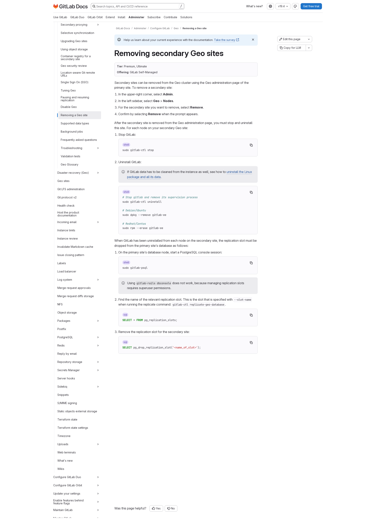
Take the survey (224, 40)
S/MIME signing (67, 403)
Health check (66, 205)
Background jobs (72, 131)
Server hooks (66, 378)
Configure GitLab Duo (67, 477)
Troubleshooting (71, 148)
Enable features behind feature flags (68, 501)
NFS (60, 304)
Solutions (186, 17)
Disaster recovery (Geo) (73, 172)
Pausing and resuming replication (75, 98)
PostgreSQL (65, 337)
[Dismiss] (253, 39)
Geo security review (74, 65)
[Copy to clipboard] (251, 145)
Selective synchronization (77, 32)
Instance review (67, 238)
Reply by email (67, 353)
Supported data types (75, 123)
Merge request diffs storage (75, 296)
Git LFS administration (71, 189)
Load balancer (66, 271)
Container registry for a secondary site (76, 57)
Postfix (61, 329)
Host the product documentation (68, 214)
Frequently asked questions (79, 139)
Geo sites (63, 181)
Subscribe (154, 17)
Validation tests (70, 156)
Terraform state (67, 419)
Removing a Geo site (74, 115)
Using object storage (74, 49)
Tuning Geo (68, 90)
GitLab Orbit (95, 17)
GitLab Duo (77, 17)
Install (121, 17)
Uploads (62, 444)
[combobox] (270, 6)
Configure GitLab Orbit (67, 485)
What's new (65, 460)
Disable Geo (69, 107)
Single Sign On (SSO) (75, 82)
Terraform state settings (72, 427)
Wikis (60, 468)
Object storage (67, 312)
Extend (110, 17)
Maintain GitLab (63, 510)
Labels (61, 263)
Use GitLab (60, 17)
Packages (63, 320)
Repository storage (69, 362)
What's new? (254, 6)
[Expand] (98, 24)
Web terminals (66, 452)
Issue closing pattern (70, 255)
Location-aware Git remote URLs (78, 74)
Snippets (63, 394)
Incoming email (67, 222)
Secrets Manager (68, 370)
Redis (61, 345)
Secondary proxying (74, 24)
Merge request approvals (74, 287)
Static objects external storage (77, 411)
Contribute (170, 17)
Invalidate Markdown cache (75, 246)
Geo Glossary (69, 164)
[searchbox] (137, 6)
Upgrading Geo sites (74, 41)
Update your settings (66, 493)
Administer (136, 17)
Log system (64, 279)
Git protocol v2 (67, 197)
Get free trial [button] (311, 6)
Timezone (63, 436)
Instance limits (66, 230)
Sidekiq (62, 386)
